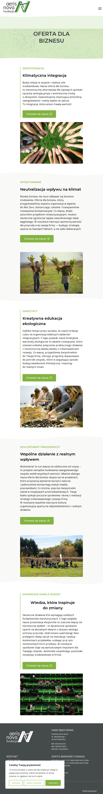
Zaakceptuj (53, 783)
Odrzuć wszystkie (34, 783)
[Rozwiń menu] (100, 8)
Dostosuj (16, 783)
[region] (34, 775)
